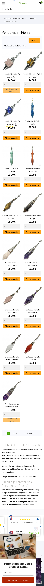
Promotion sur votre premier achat (18, 565)
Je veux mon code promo (18, 580)
